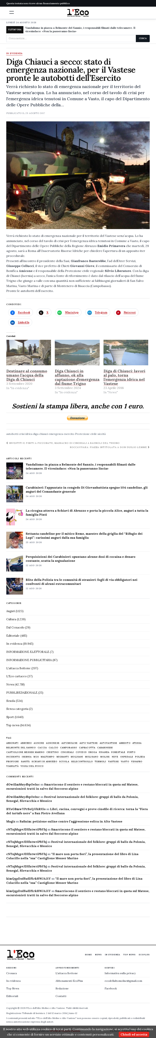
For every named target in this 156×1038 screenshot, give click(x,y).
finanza (104, 752)
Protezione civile (86, 434)
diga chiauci (40, 434)
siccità (102, 434)
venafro (136, 761)
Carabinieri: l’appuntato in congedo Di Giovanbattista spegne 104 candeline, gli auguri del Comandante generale (87, 489)
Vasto (125, 761)
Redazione (62, 988)
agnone (39, 743)
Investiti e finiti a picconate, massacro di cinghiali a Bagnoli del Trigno (64, 443)
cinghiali (67, 752)
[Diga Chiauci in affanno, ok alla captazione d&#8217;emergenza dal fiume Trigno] (77, 353)
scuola (64, 761)
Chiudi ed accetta (134, 1034)
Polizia (140, 757)
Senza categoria (17, 709)
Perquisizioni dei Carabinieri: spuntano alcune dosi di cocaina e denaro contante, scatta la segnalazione (80, 559)
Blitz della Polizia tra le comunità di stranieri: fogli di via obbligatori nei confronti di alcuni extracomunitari (81, 582)
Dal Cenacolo (15, 627)
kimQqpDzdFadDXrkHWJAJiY (28, 878)
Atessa (137, 743)
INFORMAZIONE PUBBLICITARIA (29, 660)
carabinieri (105, 747)
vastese (113, 761)
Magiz (10, 821)
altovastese (108, 743)
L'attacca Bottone (18, 668)
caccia (42, 747)
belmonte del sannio (21, 747)
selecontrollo (82, 761)
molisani (77, 757)
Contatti (61, 996)
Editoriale (13, 635)
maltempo (48, 757)
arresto (125, 743)
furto (131, 752)
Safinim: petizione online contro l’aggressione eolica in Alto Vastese (71, 821)
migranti (63, 757)
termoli (100, 761)
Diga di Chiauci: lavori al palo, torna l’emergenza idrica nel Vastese (124, 377)
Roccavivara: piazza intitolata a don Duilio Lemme (109, 447)
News (10, 684)
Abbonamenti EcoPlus (69, 981)
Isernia (27, 757)
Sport (10, 717)
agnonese (53, 743)
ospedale (126, 757)
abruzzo (26, 743)
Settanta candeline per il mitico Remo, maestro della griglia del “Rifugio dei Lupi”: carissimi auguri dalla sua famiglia (84, 535)
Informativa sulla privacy (120, 973)
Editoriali (12, 996)
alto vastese (89, 743)
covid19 (81, 752)
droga (92, 752)
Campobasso (68, 747)
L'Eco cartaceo (16, 676)
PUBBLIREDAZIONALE (21, 692)
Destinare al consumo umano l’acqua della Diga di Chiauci (26, 375)
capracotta (87, 747)
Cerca (143, 38)
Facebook (111, 988)
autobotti (12, 434)
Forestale (118, 752)
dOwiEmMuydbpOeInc (23, 784)
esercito (69, 434)
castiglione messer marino (25, 752)
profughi (12, 761)
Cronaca (11, 973)
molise (105, 757)
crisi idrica (25, 434)
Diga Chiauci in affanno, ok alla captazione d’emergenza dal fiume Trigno (77, 377)
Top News (129, 954)
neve (115, 757)
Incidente (13, 757)
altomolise (69, 743)
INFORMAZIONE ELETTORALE (27, 652)
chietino (52, 752)
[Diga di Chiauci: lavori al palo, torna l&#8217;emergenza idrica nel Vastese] (125, 353)
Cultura (11, 619)
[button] (12, 12)
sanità (25, 761)
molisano (91, 757)
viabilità (12, 766)
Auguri (10, 611)
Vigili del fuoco (32, 766)
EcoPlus (144, 954)
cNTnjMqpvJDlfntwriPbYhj (26, 829)
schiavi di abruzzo (44, 761)
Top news (12, 725)
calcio (53, 747)
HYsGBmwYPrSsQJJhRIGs (26, 809)
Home (88, 954)
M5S (36, 757)
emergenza (56, 434)
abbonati (12, 743)
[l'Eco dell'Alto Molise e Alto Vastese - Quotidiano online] (78, 13)
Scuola (10, 701)
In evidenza (14, 53)
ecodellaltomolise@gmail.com (123, 981)
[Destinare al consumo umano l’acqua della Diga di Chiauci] (28, 353)
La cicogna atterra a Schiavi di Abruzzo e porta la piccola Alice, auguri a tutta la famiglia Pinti (87, 512)
